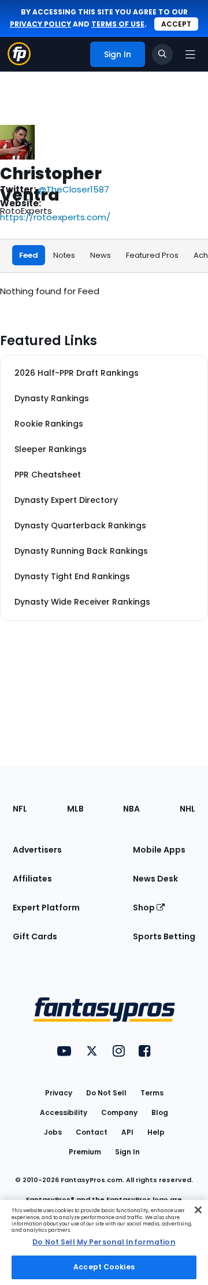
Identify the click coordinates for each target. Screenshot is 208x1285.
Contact (91, 1132)
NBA (131, 808)
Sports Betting (164, 936)
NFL (20, 808)
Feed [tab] (28, 255)
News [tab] (100, 255)
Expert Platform (46, 907)
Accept (176, 24)
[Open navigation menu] (190, 54)
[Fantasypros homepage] (19, 62)
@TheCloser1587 (73, 189)
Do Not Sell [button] (106, 1093)
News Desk (155, 878)
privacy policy (40, 24)
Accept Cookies (104, 1267)
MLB (75, 808)
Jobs (53, 1132)
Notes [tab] (64, 255)
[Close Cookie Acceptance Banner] (198, 1210)
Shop (145, 907)
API (127, 1132)
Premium (85, 1152)
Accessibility (63, 1112)
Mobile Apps (159, 850)
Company (119, 1112)
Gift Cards (35, 936)
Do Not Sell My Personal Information (103, 1242)
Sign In (127, 1152)
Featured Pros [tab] (152, 255)
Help (156, 1132)
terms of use (117, 24)
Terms (152, 1093)
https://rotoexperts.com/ (55, 217)
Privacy (58, 1093)
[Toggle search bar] (162, 54)
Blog (159, 1112)
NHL (187, 808)
